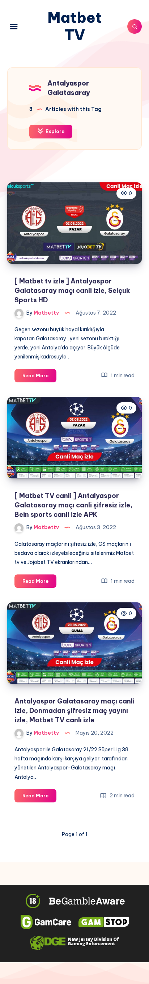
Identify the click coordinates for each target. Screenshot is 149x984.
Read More (39, 377)
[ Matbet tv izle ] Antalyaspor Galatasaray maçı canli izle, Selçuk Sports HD (72, 290)
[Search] (134, 26)
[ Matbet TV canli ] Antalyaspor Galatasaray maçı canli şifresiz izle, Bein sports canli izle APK (73, 505)
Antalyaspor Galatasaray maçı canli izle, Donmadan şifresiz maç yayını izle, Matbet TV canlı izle (74, 710)
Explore (54, 131)
